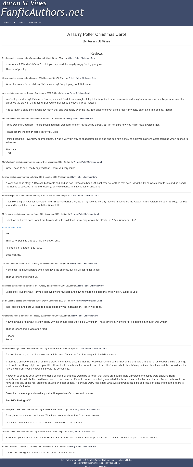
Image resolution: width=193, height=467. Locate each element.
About (22, 22)
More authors (35, 22)
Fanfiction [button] (9, 22)
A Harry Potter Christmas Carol (81, 58)
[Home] (42, 9)
